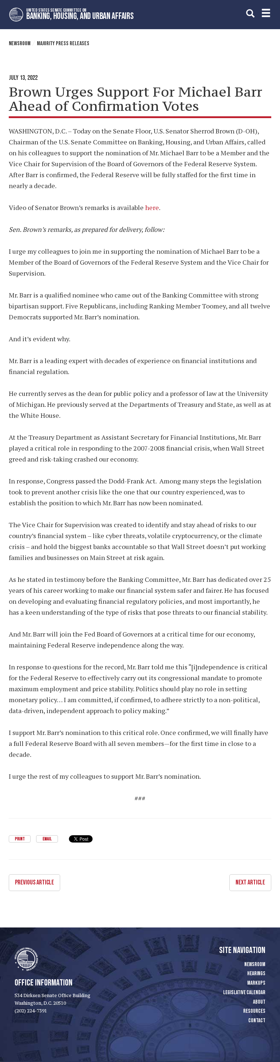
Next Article (250, 882)
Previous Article (34, 882)
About (259, 1002)
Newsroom (20, 43)
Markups (256, 983)
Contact (256, 1020)
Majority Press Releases (63, 43)
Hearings (256, 973)
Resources (254, 1011)
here (152, 207)
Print (20, 839)
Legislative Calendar (244, 992)
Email (47, 839)
